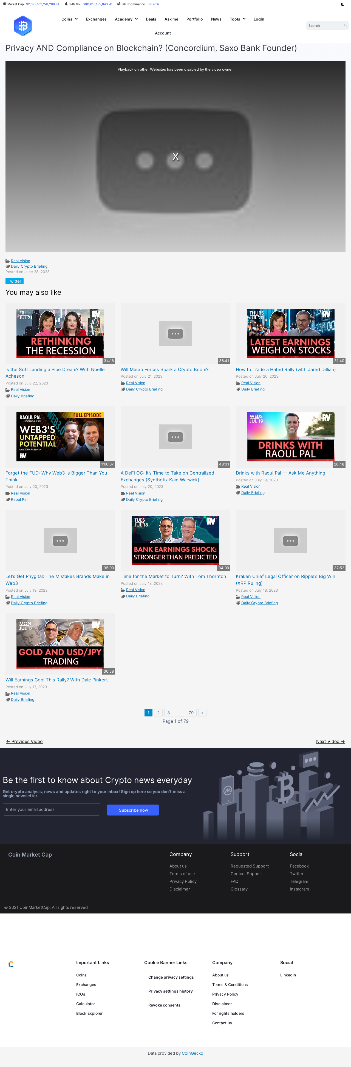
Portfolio (194, 19)
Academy (123, 19)
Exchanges (96, 19)
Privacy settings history (170, 991)
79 (191, 712)
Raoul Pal (19, 499)
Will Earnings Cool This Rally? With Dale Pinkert (56, 680)
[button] (69, 19)
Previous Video (24, 741)
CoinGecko (192, 1053)
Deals (151, 19)
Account (163, 33)
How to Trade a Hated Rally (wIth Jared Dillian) (286, 369)
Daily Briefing (22, 396)
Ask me (171, 19)
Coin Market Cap (30, 854)
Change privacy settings (171, 977)
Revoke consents (164, 1005)
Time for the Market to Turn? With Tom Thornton (173, 576)
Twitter (14, 281)
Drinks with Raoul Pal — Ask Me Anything (280, 473)
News (216, 19)
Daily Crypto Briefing (29, 266)
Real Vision (20, 261)
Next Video (330, 741)
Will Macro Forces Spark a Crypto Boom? (164, 369)
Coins (66, 19)
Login (259, 19)
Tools (235, 19)
